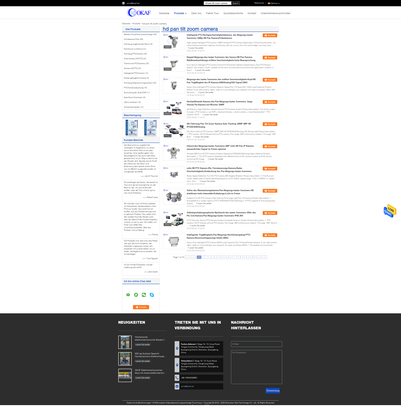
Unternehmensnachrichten (276, 13)
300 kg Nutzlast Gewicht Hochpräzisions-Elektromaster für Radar (150, 355)
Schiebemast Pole (131, 39)
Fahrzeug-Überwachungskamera (138, 83)
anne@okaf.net (133, 3)
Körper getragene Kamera (135, 78)
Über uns (196, 13)
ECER (206, 405)
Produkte (179, 13)
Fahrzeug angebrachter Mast (136, 44)
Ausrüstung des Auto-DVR (135, 92)
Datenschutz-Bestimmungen (139, 403)
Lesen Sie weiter (196, 48)
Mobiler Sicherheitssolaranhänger (138, 34)
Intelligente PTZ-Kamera (134, 73)
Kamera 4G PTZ (130, 68)
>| (264, 257)
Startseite (164, 13)
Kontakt (252, 13)
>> (258, 257)
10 (253, 257)
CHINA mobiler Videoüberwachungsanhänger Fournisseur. (177, 403)
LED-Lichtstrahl (130, 102)
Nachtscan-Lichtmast (133, 49)
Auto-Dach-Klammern (133, 97)
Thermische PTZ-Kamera (134, 63)
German (274, 3)
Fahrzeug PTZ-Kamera (133, 54)
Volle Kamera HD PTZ (133, 58)
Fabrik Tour (212, 13)
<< (193, 257)
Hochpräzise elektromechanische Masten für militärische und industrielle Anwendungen (150, 339)
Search (235, 3)
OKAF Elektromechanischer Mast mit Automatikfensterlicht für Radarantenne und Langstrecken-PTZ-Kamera (150, 372)
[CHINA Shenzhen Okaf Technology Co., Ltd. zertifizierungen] (131, 128)
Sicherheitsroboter (132, 107)
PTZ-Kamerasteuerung (133, 87)
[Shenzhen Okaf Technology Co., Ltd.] (139, 12)
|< (187, 257)
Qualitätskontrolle (233, 13)
